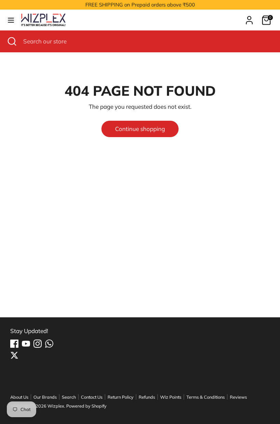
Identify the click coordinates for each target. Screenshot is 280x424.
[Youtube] (26, 344)
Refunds (147, 397)
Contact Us (91, 397)
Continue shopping (140, 128)
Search (69, 397)
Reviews (238, 397)
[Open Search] (11, 41)
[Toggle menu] (11, 20)
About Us (19, 397)
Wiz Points (170, 397)
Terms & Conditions (205, 397)
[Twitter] (14, 355)
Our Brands (45, 397)
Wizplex (55, 406)
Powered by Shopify (86, 406)
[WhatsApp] (49, 344)
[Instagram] (37, 344)
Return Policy (121, 397)
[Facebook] (14, 344)
